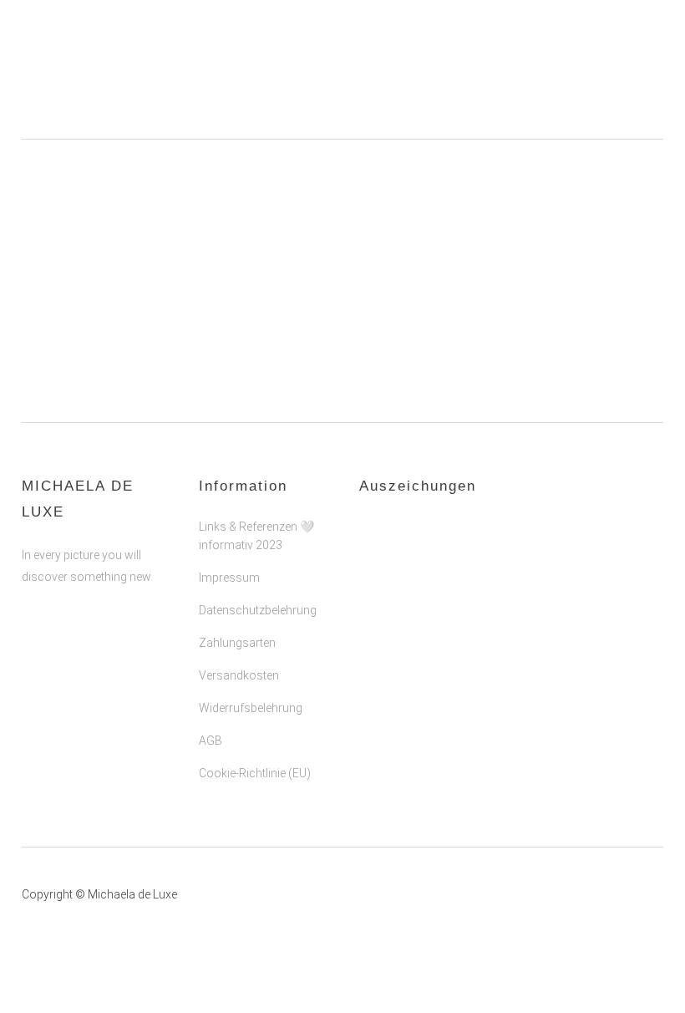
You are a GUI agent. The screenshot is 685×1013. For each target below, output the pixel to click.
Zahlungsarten (237, 642)
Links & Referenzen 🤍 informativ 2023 (256, 536)
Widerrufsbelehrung (250, 708)
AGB (210, 740)
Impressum (229, 577)
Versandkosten (239, 675)
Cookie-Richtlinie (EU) (255, 773)
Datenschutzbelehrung (258, 610)
